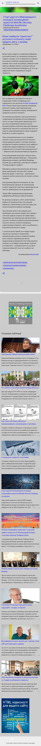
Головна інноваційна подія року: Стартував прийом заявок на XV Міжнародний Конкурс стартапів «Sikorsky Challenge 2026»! (18, 532)
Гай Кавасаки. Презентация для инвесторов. (18, 354)
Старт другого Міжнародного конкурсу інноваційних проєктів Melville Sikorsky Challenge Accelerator (19, 493)
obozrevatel (34, 254)
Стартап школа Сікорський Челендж (15, 262)
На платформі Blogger (21, 739)
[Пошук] (38, 3)
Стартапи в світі (8, 268)
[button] (3, 48)
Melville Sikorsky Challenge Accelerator (16, 30)
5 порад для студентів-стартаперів (15, 457)
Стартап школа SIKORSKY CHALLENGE (14, 265)
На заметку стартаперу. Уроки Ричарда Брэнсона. (20, 388)
